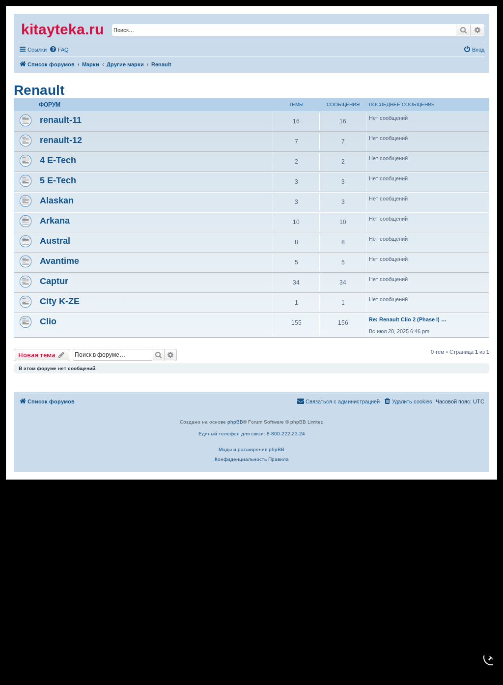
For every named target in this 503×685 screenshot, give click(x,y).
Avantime (59, 261)
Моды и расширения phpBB (251, 449)
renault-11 (61, 120)
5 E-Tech (58, 180)
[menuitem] (33, 50)
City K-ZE (60, 301)
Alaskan (57, 200)
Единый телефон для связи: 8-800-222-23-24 (251, 433)
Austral (55, 241)
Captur (54, 281)
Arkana (55, 221)
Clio (48, 321)
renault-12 (61, 140)
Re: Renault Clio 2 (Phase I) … (408, 319)
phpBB (235, 422)
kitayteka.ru (62, 29)
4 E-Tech (58, 160)
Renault (39, 90)
